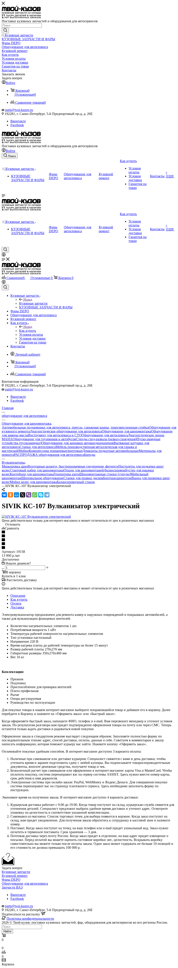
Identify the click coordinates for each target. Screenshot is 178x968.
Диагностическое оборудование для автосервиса (66, 431)
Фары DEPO (11, 879)
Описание (17, 595)
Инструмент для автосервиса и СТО (55, 435)
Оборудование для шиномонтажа (126, 431)
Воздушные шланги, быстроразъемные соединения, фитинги (73, 466)
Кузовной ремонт (15, 876)
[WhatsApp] (34, 494)
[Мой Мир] (16, 494)
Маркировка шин (15, 466)
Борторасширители (117, 478)
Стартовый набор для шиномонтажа (37, 470)
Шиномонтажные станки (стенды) (104, 474)
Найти (7, 931)
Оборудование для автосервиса (105, 435)
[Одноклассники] (10, 494)
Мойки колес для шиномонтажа (33, 482)
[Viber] (28, 494)
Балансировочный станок (76, 482)
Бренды (89, 455)
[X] (22, 494)
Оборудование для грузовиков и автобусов (44, 439)
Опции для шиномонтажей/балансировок (94, 470)
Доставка (17, 607)
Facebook (17, 125)
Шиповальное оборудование (42, 478)
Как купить (27, 330)
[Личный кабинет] (4, 255)
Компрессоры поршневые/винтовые (55, 451)
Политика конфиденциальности (30, 918)
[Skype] (40, 494)
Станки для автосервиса (38, 447)
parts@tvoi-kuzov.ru (19, 110)
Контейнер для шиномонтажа (32, 474)
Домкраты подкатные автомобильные (110, 451)
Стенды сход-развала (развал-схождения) (106, 439)
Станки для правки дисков (83, 478)
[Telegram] (46, 494)
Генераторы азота (66, 474)
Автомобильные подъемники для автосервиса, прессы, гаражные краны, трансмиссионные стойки (75, 427)
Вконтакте (18, 121)
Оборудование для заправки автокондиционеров (77, 443)
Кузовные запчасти (33, 303)
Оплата (15, 603)
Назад (27, 299)
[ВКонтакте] (4, 494)
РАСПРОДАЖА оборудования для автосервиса (49, 455)
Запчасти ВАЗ (12, 887)
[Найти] (5, 30)
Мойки (23, 451)
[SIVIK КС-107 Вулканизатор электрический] (36, 516)
